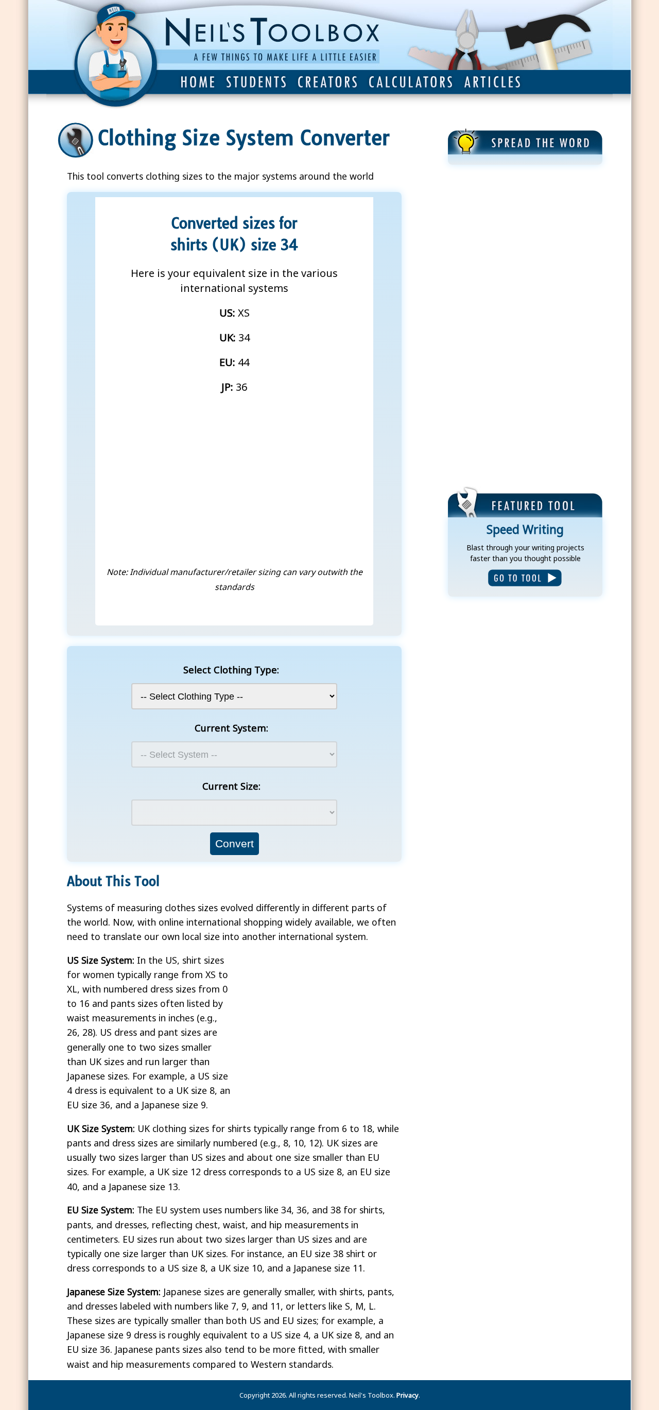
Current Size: (231, 785)
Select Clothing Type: (231, 669)
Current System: (231, 727)
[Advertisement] (525, 326)
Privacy (407, 1395)
